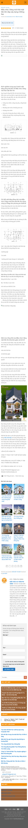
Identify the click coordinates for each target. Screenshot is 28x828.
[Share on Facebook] (9, 566)
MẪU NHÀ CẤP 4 (6, 793)
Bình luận (5, 635)
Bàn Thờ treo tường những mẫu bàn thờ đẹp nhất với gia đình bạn (14, 698)
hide (12, 23)
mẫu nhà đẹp (8, 437)
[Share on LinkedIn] (21, 566)
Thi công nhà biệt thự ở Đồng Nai (10, 744)
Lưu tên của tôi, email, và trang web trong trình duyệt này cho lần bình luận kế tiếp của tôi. (14, 664)
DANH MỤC (4, 811)
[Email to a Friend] (15, 566)
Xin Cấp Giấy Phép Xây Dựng (14, 814)
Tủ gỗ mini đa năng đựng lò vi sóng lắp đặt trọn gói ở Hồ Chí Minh (13, 704)
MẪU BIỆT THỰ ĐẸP (5, 7)
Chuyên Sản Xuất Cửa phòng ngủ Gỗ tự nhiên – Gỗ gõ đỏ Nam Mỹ (13, 694)
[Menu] (2, 2)
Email (5, 654)
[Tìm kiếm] (25, 2)
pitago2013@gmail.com (9, 774)
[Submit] (25, 677)
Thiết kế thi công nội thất (8, 796)
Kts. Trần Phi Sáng (17, 16)
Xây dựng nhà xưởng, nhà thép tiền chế (14, 816)
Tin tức (3, 799)
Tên (4, 647)
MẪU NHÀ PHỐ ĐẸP (12, 811)
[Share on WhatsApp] (7, 566)
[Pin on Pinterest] (18, 566)
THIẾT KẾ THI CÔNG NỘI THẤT (14, 815)
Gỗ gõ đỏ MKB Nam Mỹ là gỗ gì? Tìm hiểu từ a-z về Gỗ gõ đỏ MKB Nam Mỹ (14, 689)
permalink (5, 573)
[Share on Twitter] (12, 566)
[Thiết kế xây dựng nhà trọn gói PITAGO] (14, 2)
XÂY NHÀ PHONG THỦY (18, 813)
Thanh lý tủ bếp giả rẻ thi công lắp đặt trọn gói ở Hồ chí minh (14, 708)
